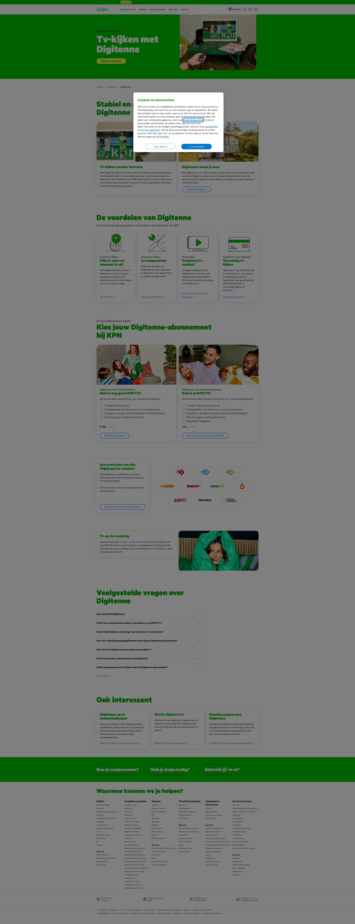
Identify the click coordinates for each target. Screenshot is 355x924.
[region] (178, 122)
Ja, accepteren (196, 146)
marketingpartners (193, 120)
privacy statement (150, 130)
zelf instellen (162, 136)
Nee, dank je (160, 146)
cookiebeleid (211, 126)
